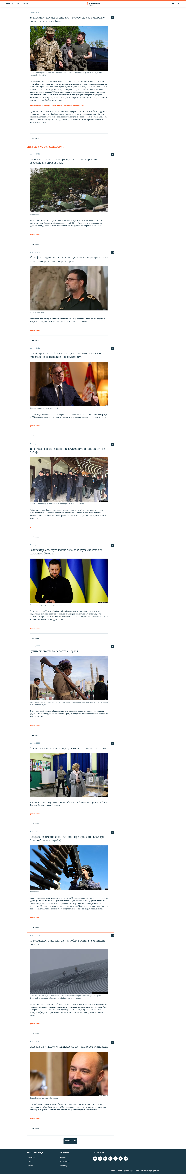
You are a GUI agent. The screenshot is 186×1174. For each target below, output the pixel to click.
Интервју (63, 1166)
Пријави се (31, 1158)
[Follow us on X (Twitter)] (100, 1158)
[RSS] (115, 1158)
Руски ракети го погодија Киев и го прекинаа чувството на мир (57, 106)
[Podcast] (121, 1158)
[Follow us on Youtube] (105, 1158)
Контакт (30, 1166)
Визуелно (63, 1158)
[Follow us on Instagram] (110, 1158)
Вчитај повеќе (70, 1141)
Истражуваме (65, 1162)
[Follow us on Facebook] (95, 1158)
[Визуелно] (173, 3)
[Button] (36, 138)
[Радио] (179, 3)
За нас (29, 1162)
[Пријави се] (126, 1158)
